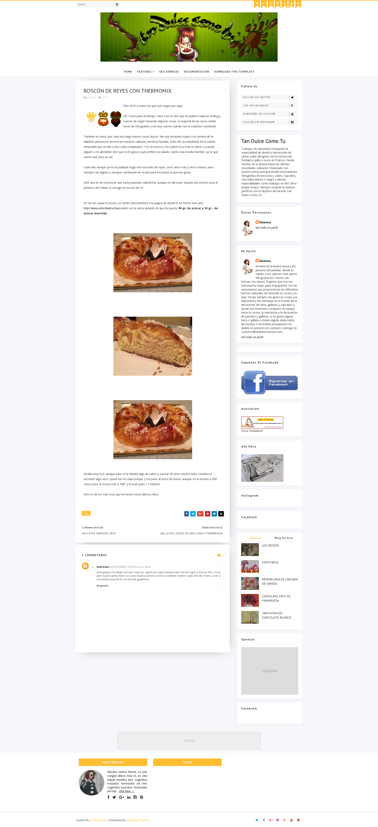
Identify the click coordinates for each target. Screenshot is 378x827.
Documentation (196, 71)
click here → (126, 791)
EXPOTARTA (270, 562)
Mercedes (103, 566)
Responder (102, 585)
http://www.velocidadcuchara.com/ (106, 208)
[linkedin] (129, 797)
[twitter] (257, 4)
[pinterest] (298, 4)
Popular (255, 538)
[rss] (284, 4)
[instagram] (278, 4)
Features (144, 71)
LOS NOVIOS (270, 545)
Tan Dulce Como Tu (263, 140)
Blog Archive (284, 538)
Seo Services (169, 71)
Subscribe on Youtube (259, 113)
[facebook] (264, 4)
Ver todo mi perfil (267, 227)
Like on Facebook (256, 105)
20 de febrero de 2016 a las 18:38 (130, 567)
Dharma (265, 222)
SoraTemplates (98, 820)
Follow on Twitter (257, 97)
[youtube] (291, 4)
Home (128, 71)
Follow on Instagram (259, 122)
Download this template (234, 71)
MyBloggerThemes (137, 820)
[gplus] (271, 4)
